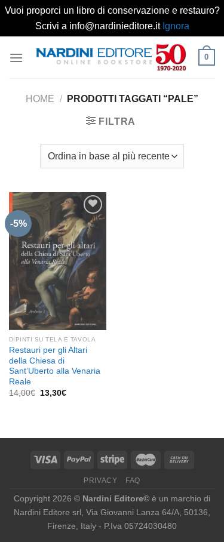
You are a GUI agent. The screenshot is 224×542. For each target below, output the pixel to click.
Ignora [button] (175, 26)
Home (40, 99)
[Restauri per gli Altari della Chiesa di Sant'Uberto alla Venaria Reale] (57, 261)
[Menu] (16, 57)
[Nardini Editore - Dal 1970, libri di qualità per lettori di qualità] (110, 57)
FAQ (132, 480)
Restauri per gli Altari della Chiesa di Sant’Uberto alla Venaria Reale (54, 366)
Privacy (100, 480)
